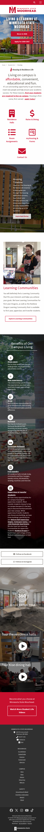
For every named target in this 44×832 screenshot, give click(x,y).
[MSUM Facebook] (11, 810)
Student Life (11, 65)
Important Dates (22, 216)
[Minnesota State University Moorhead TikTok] (32, 810)
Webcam (22, 782)
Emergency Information (22, 795)
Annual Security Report (22, 792)
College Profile (22, 754)
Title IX (22, 800)
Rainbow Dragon (21, 531)
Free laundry (13, 471)
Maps (22, 772)
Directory (22, 757)
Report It (22, 797)
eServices (22, 762)
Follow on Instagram (24, 562)
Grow (10, 401)
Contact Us (22, 740)
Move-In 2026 (22, 34)
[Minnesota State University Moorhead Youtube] (27, 810)
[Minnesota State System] (22, 829)
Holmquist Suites (21, 522)
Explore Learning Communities (20, 319)
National (11, 421)
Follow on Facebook (24, 554)
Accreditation (22, 752)
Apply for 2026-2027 (22, 41)
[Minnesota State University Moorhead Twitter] (16, 810)
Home (3, 65)
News (22, 775)
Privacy (30, 823)
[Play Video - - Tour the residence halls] (22, 646)
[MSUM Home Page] (22, 9)
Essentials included (16, 446)
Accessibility (23, 823)
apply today (30, 99)
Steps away (13, 362)
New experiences (15, 380)
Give (22, 742)
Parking (22, 777)
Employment (22, 760)
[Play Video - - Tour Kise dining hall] (22, 677)
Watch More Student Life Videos (22, 711)
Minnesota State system (24, 818)
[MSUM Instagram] (21, 810)
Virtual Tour (22, 780)
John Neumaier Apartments (18, 524)
